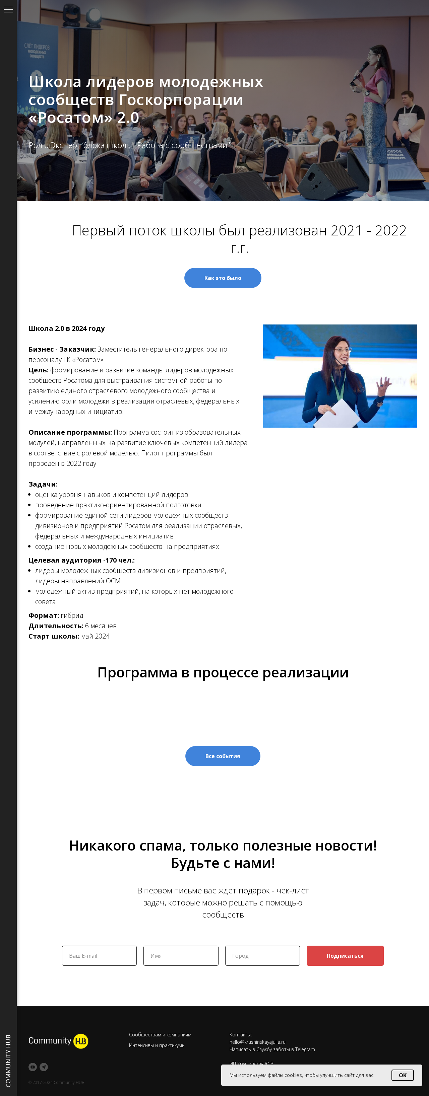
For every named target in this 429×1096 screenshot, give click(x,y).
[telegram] (44, 1067)
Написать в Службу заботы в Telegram (272, 1049)
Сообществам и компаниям (160, 1034)
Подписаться (345, 955)
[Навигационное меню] (8, 10)
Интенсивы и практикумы (157, 1045)
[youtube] (32, 1067)
